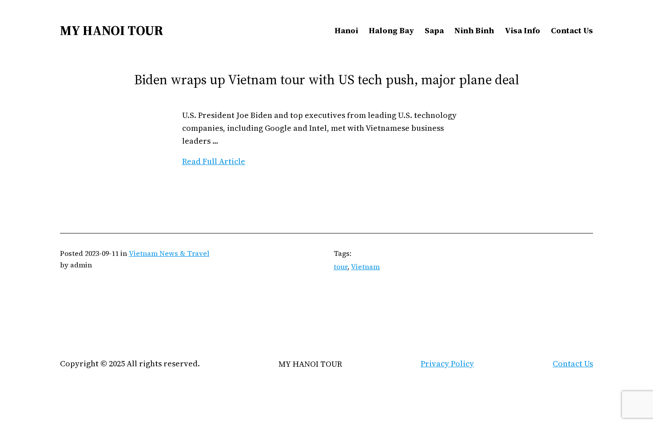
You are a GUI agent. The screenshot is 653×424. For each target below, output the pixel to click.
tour (340, 266)
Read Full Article (213, 161)
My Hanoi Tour (111, 30)
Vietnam (365, 266)
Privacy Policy (447, 363)
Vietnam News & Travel (169, 253)
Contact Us (573, 363)
